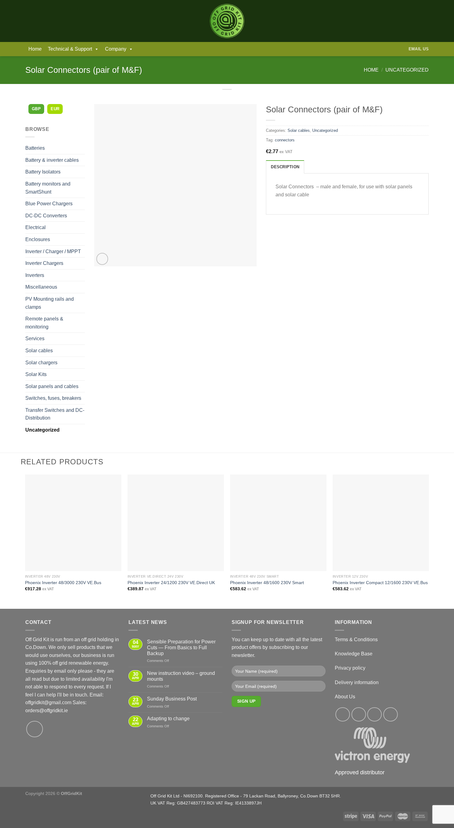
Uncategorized (407, 70)
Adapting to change (168, 718)
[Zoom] (102, 259)
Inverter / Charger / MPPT (53, 251)
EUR (55, 109)
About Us (345, 696)
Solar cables (39, 350)
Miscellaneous (41, 287)
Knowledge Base (353, 653)
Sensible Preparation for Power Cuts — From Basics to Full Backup (181, 647)
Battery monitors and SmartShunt (47, 187)
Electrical (35, 227)
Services (34, 338)
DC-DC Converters (46, 215)
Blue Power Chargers (49, 203)
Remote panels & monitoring (44, 322)
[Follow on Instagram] (358, 714)
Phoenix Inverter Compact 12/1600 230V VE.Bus (380, 582)
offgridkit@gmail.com (48, 702)
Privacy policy (350, 668)
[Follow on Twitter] (374, 714)
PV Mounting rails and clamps (49, 303)
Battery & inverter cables (52, 160)
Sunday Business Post (172, 698)
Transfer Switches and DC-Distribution (54, 414)
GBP (36, 109)
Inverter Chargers (44, 263)
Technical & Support (70, 49)
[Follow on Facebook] (342, 714)
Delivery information (357, 682)
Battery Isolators (43, 171)
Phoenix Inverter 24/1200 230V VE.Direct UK (171, 582)
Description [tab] (285, 167)
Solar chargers (41, 362)
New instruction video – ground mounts (181, 676)
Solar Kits (36, 374)
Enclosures (37, 239)
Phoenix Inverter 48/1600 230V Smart (267, 582)
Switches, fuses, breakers (53, 398)
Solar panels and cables (51, 386)
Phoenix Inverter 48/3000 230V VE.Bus (63, 582)
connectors (285, 140)
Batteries (35, 148)
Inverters (34, 275)
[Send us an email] (34, 729)
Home (35, 49)
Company (115, 49)
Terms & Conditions (356, 639)
